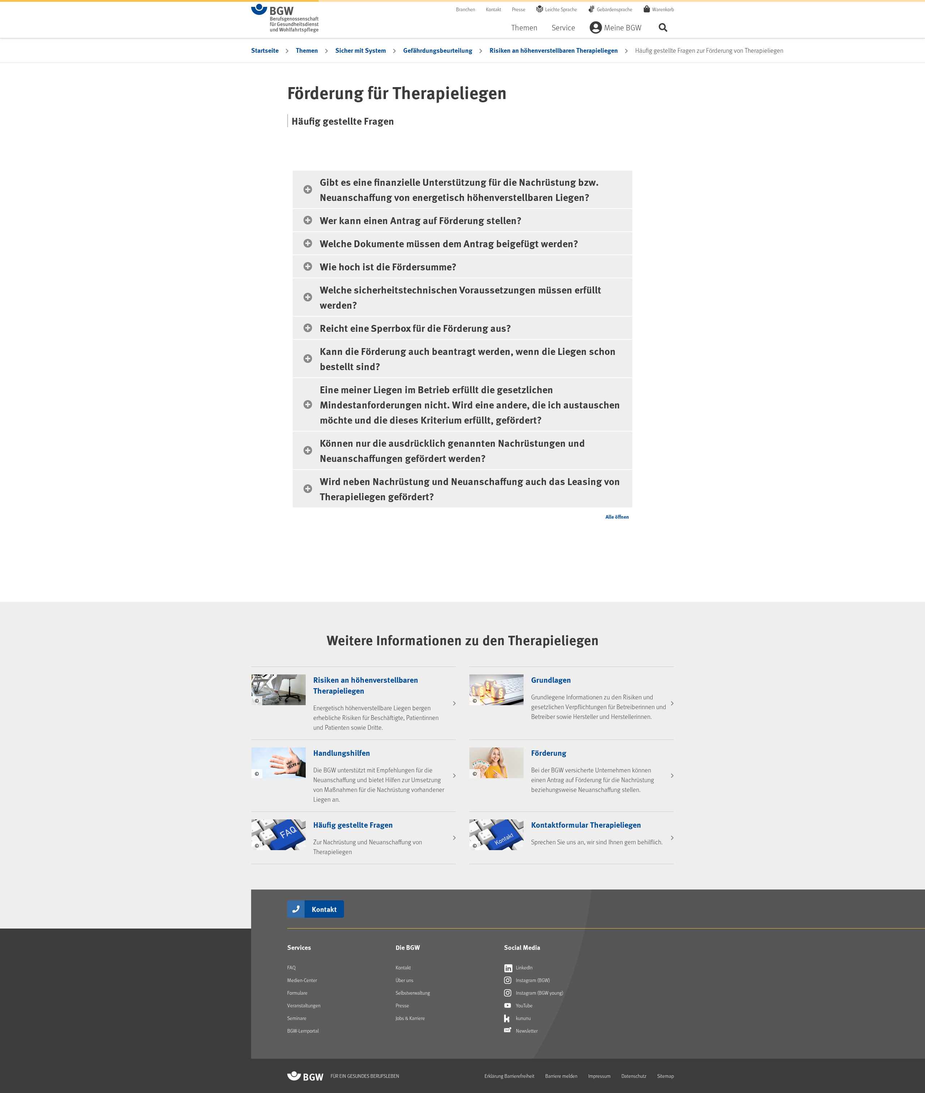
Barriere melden (561, 1075)
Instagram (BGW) (532, 980)
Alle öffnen (617, 516)
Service (563, 27)
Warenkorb (663, 9)
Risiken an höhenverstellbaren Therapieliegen (554, 50)
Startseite (265, 50)
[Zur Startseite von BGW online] (285, 18)
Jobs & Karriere (410, 1018)
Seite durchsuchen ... (663, 27)
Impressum (599, 1075)
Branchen (465, 9)
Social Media (522, 947)
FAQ (291, 967)
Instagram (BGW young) (539, 992)
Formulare (297, 992)
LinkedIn (524, 967)
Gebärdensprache (614, 9)
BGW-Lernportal (303, 1030)
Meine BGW (622, 27)
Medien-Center (302, 980)
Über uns (404, 980)
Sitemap (665, 1075)
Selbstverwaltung (413, 992)
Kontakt (493, 9)
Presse (518, 9)
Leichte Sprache (561, 9)
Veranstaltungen (303, 1005)
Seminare (296, 1018)
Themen (524, 27)
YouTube (524, 1005)
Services (299, 947)
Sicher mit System (360, 50)
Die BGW (408, 947)
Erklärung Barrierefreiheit (509, 1075)
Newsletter (526, 1030)
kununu (523, 1018)
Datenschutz (633, 1075)
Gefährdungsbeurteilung (437, 50)
